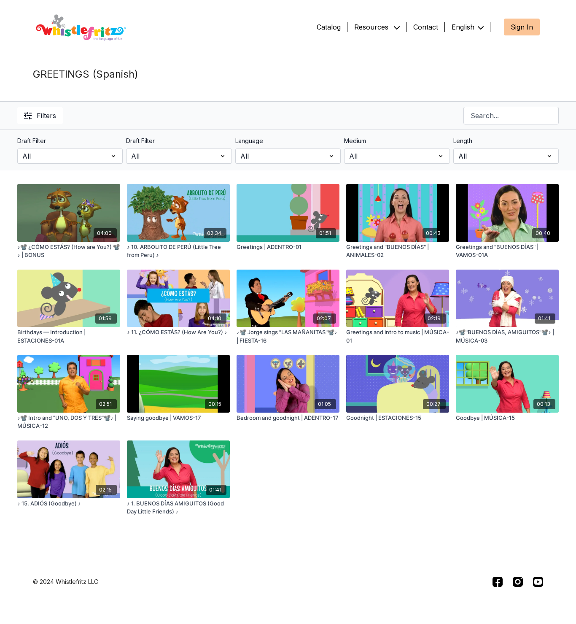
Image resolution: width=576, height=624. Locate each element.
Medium (355, 140)
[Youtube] (538, 582)
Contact (425, 27)
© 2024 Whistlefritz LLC (65, 582)
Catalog (329, 27)
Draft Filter (31, 140)
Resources (372, 27)
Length (462, 140)
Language (249, 140)
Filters (46, 115)
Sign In (522, 27)
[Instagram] (518, 582)
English (463, 27)
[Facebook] (498, 582)
